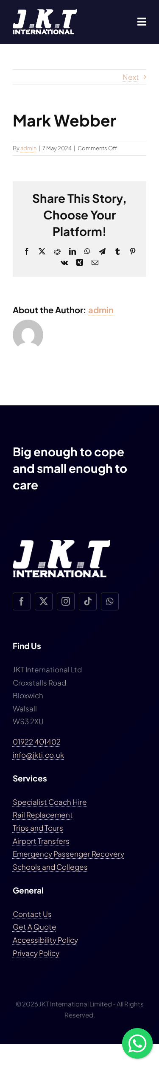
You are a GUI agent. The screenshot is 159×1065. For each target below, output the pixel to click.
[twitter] (44, 601)
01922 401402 (37, 741)
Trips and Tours (38, 827)
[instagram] (66, 601)
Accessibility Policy (45, 939)
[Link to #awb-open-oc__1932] (141, 22)
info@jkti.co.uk (38, 754)
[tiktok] (88, 601)
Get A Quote (34, 926)
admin (28, 148)
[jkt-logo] (45, 12)
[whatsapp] (110, 601)
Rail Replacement (43, 814)
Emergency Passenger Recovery (68, 853)
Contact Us (32, 914)
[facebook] (22, 601)
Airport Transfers (41, 841)
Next (131, 76)
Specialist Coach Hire (50, 801)
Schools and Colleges (50, 866)
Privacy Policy (36, 953)
